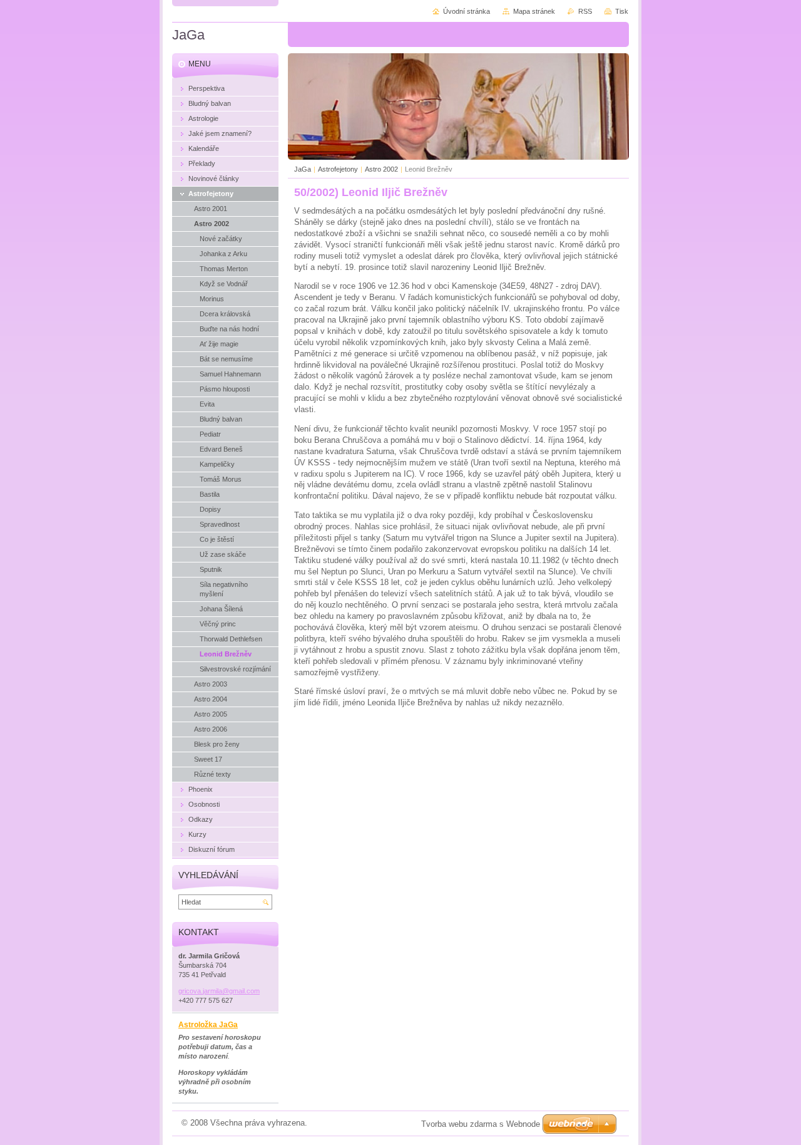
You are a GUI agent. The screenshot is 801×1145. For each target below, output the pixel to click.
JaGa (302, 169)
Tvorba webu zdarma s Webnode (480, 1124)
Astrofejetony (338, 169)
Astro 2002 (381, 169)
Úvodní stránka (466, 11)
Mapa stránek (534, 11)
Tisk (621, 11)
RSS (585, 11)
